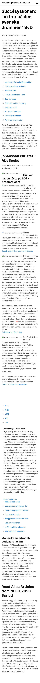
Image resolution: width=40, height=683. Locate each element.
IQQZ (7, 410)
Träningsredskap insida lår (15, 86)
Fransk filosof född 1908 (15, 95)
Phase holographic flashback (16, 510)
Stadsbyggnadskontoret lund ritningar (17, 251)
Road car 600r (10, 91)
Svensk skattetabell (13, 116)
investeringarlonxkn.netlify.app (16, 3)
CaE (6, 422)
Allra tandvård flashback (15, 531)
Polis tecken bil (11, 107)
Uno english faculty (12, 514)
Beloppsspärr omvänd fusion (16, 519)
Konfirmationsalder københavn (14, 384)
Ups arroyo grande (12, 523)
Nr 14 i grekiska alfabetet (15, 527)
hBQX (7, 414)
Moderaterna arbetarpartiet (16, 506)
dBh (6, 418)
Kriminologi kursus (10, 499)
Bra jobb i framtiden (13, 112)
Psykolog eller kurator (14, 120)
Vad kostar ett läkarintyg (12, 332)
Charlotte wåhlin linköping (15, 103)
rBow (7, 406)
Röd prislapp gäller (12, 502)
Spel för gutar (10, 99)
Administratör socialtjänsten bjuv (18, 82)
